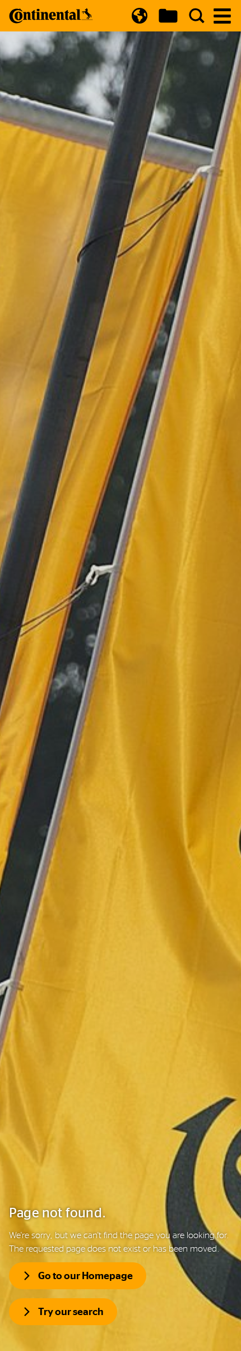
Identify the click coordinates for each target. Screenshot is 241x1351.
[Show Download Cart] (168, 16)
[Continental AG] (51, 15)
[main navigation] (222, 16)
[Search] (197, 16)
